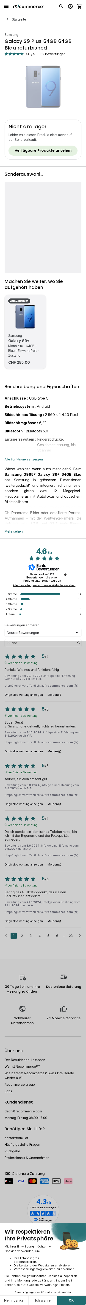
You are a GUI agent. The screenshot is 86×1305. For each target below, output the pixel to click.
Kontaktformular (16, 1138)
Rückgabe (12, 1151)
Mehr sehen (14, 531)
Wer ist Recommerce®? (22, 1066)
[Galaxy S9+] (25, 317)
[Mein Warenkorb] (79, 6)
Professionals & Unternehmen (27, 1158)
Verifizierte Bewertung (23, 663)
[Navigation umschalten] (6, 6)
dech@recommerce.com (23, 1111)
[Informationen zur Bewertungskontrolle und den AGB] (65, 574)
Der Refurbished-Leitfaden (25, 1060)
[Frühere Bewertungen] (6, 935)
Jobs (8, 1091)
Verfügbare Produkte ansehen (43, 150)
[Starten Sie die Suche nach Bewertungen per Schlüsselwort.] (78, 643)
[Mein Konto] (70, 6)
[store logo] (28, 6)
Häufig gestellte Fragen (22, 1144)
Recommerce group (20, 1084)
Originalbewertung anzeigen (24, 694)
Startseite (19, 19)
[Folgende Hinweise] (80, 936)
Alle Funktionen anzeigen (24, 459)
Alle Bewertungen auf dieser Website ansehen (44, 585)
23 (71, 936)
